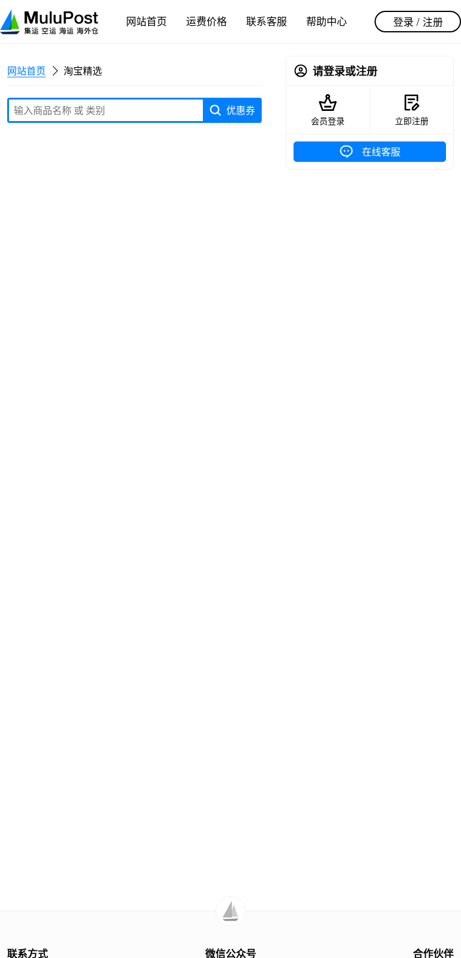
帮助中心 (326, 20)
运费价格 (206, 20)
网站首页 (146, 20)
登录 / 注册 (418, 21)
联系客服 (266, 20)
